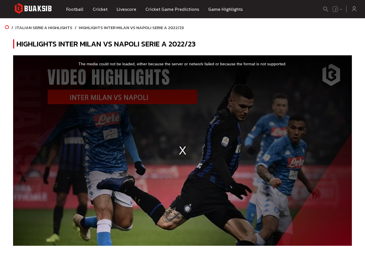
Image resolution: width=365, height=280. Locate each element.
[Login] (354, 9)
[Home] (7, 27)
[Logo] (33, 9)
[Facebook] (335, 9)
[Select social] (337, 9)
